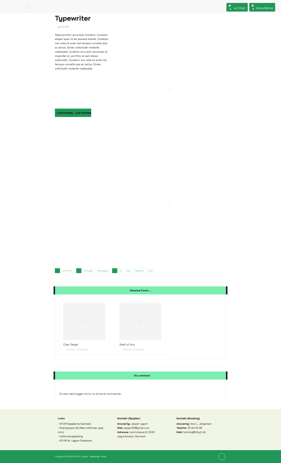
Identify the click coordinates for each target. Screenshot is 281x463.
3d (121, 271)
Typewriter (139, 271)
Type (128, 271)
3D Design (88, 271)
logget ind (82, 393)
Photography (102, 271)
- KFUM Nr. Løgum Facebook (75, 440)
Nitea (103, 456)
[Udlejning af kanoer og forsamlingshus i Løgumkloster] (29, 6)
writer (150, 271)
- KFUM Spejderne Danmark (74, 423)
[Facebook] (221, 456)
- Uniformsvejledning (70, 436)
